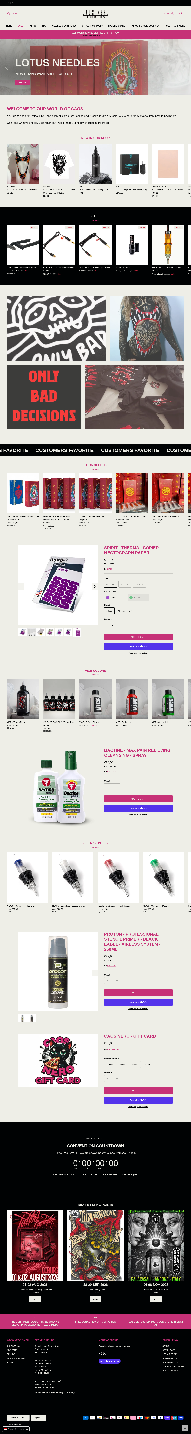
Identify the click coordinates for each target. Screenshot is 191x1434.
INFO (35, 1299)
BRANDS (11, 1354)
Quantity (108, 619)
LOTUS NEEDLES (96, 465)
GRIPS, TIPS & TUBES (92, 26)
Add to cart (138, 637)
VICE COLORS (95, 670)
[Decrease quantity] (106, 625)
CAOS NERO (113, 1049)
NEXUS (95, 843)
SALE (20, 26)
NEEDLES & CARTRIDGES (64, 26)
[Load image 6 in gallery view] (58, 585)
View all (95, 220)
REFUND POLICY (170, 1362)
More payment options (138, 653)
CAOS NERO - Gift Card (130, 1036)
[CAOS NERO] (95, 14)
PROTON (111, 965)
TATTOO (32, 26)
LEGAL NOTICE (169, 1354)
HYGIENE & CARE (116, 26)
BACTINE (111, 771)
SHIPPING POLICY (170, 1358)
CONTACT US (13, 1346)
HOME (9, 26)
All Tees (23, 83)
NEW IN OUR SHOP (95, 138)
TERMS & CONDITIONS (173, 1366)
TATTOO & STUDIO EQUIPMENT (145, 26)
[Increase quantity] (117, 625)
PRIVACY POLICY (170, 1371)
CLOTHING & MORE (175, 26)
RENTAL (11, 1362)
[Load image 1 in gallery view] (58, 787)
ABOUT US (12, 1350)
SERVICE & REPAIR (16, 1358)
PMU (44, 26)
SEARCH (166, 1346)
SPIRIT (110, 569)
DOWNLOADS (168, 1350)
